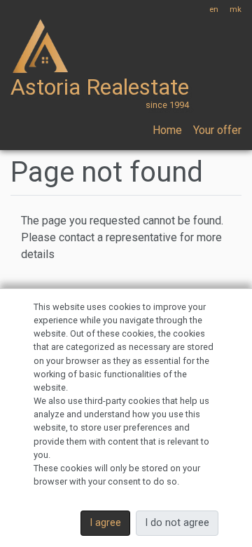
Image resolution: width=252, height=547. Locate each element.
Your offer (217, 130)
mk (235, 9)
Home (167, 130)
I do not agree (177, 523)
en (213, 9)
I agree (105, 523)
